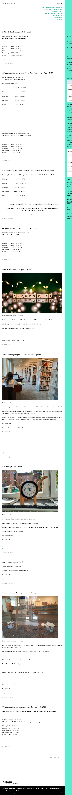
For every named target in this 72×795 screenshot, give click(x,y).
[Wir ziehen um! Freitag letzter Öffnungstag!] (30, 639)
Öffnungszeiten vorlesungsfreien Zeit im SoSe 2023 (24, 707)
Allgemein (10, 63)
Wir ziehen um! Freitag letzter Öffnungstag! (21, 592)
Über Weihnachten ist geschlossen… (17, 269)
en (59, 3)
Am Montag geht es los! (12, 562)
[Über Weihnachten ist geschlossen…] (32, 313)
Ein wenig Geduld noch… (13, 466)
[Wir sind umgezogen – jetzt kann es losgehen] (30, 400)
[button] (15, 793)
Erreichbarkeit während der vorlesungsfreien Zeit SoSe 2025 (28, 170)
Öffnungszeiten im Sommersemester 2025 (20, 228)
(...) (4, 59)
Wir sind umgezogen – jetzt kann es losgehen (21, 354)
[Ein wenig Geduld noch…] (30, 513)
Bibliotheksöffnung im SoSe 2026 (16, 31)
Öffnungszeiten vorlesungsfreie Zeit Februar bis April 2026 (27, 73)
